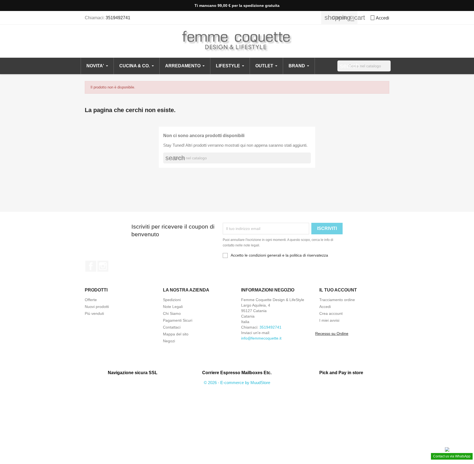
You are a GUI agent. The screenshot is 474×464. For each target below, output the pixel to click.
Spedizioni (172, 300)
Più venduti (94, 313)
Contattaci (171, 327)
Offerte (91, 300)
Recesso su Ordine (331, 333)
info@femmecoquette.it (261, 338)
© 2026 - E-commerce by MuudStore (237, 382)
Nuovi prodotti (97, 306)
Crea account (331, 313)
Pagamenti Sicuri (177, 320)
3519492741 (118, 17)
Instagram (102, 266)
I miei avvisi (329, 320)
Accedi (325, 306)
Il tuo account (338, 290)
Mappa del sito (175, 334)
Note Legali (173, 306)
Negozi (169, 341)
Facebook (90, 266)
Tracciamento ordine (337, 300)
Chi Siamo (172, 313)
